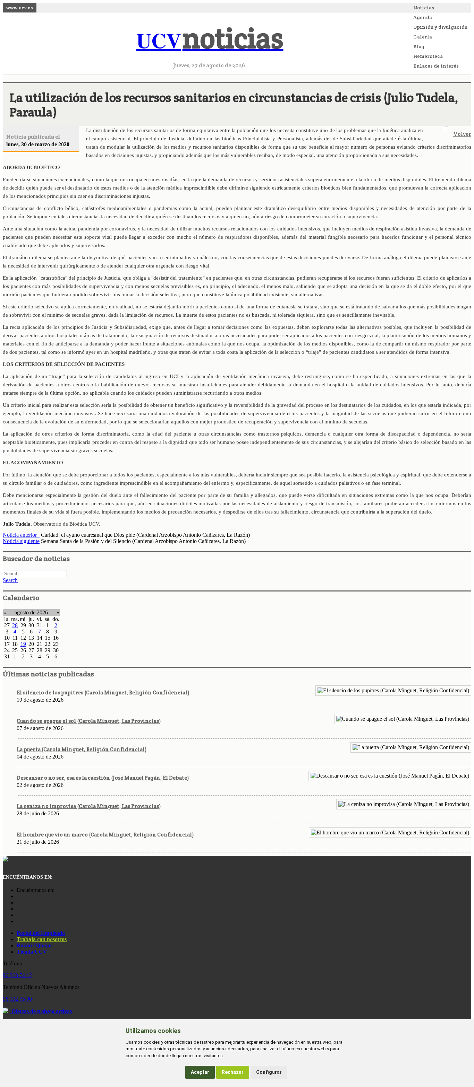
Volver (462, 134)
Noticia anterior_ (21, 535)
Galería (422, 37)
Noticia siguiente (21, 541)
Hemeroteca (428, 56)
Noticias (423, 8)
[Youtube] (18, 908)
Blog (418, 46)
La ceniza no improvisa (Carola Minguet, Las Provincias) (89, 806)
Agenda (422, 17)
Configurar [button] (269, 1072)
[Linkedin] (18, 921)
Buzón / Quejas (34, 945)
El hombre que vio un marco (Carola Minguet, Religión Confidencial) (105, 834)
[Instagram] (18, 896)
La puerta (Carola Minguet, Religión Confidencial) (81, 749)
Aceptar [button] (200, 1072)
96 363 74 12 (17, 975)
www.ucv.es (19, 8)
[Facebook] (18, 902)
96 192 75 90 (17, 999)
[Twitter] (18, 915)
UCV (209, 40)
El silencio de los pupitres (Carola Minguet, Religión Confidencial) (103, 692)
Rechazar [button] (233, 1072)
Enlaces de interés (436, 66)
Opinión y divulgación (440, 27)
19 (23, 644)
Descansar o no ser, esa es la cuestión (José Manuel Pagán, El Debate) (103, 777)
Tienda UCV (32, 952)
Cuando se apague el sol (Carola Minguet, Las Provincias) (89, 721)
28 (15, 625)
